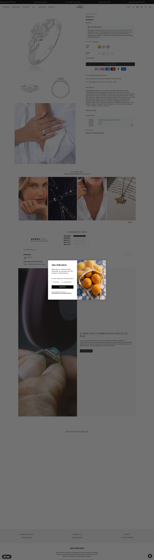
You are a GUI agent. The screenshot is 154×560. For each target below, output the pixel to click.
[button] (150, 556)
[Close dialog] (104, 262)
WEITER (62, 287)
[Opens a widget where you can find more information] (7, 557)
